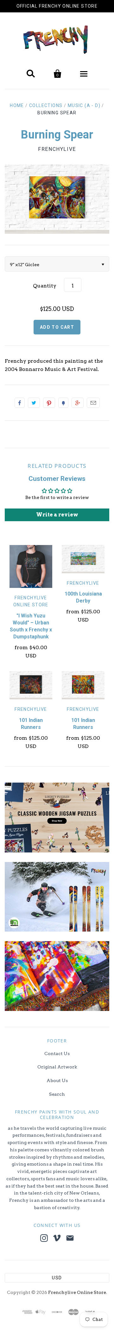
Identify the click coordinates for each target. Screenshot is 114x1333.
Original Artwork (57, 1066)
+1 (78, 403)
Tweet (34, 403)
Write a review (57, 515)
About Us (57, 1080)
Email (93, 403)
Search (57, 1094)
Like (20, 403)
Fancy (63, 403)
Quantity (44, 286)
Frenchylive (57, 149)
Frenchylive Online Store (77, 1292)
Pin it (49, 403)
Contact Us (57, 1053)
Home (17, 105)
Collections (45, 105)
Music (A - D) (84, 105)
